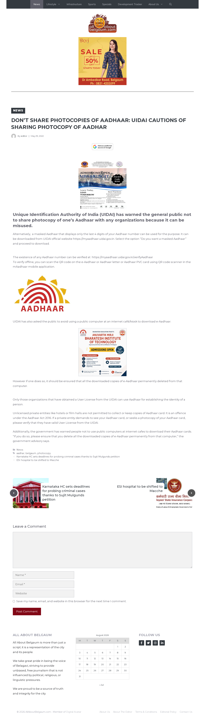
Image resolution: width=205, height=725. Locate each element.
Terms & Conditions (146, 711)
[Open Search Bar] (170, 4)
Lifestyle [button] (51, 4)
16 (125, 658)
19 (95, 664)
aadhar (20, 453)
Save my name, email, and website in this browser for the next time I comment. (71, 601)
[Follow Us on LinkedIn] (162, 643)
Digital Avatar (73, 711)
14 (110, 658)
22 (118, 664)
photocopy (44, 453)
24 (79, 670)
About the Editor (122, 711)
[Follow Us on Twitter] (148, 643)
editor (24, 136)
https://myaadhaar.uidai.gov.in (93, 238)
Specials (106, 4)
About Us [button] (153, 4)
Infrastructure (74, 4)
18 (87, 664)
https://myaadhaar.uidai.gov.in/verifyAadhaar (122, 257)
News (36, 4)
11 (87, 658)
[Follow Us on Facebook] (141, 643)
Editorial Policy (168, 711)
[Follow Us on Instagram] (155, 643)
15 (118, 658)
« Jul (101, 685)
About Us (104, 711)
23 (125, 664)
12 (95, 658)
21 (110, 664)
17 (80, 664)
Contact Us (186, 711)
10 (80, 658)
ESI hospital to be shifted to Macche (37, 460)
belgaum (30, 453)
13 (102, 658)
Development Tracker (130, 4)
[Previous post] (14, 493)
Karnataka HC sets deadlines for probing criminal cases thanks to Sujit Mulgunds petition (68, 456)
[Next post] (191, 493)
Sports (92, 4)
